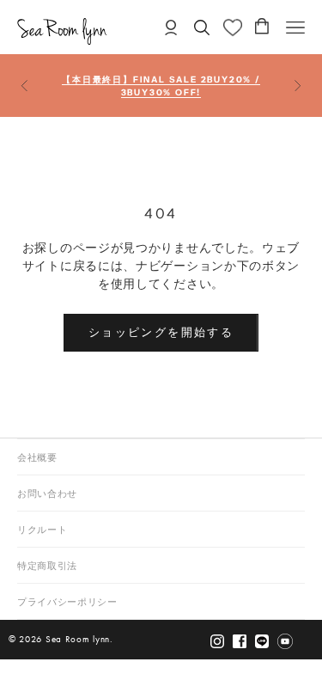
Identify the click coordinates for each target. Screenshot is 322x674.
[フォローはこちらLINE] (262, 641)
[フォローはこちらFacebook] (239, 641)
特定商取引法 (47, 566)
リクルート (42, 530)
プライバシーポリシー (67, 602)
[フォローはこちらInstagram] (217, 641)
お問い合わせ (47, 493)
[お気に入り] (232, 27)
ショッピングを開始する (161, 332)
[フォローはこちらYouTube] (285, 641)
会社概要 (37, 457)
